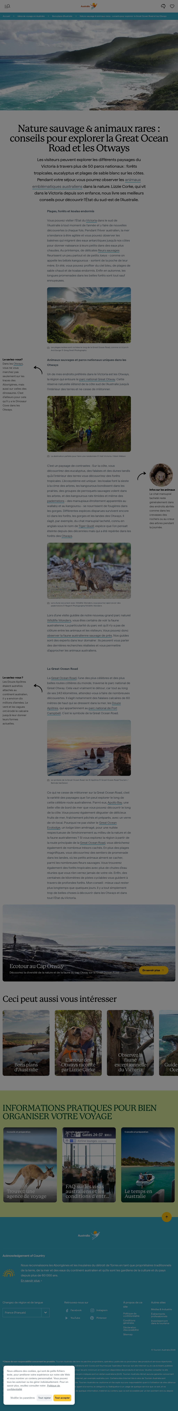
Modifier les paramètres (23, 1398)
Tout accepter (62, 1398)
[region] (39, 1385)
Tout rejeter (44, 1398)
